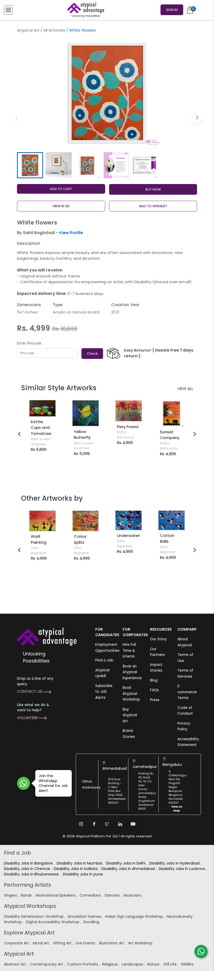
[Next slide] (194, 434)
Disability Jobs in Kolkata (76, 868)
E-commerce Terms (187, 692)
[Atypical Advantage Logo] (46, 636)
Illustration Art (112, 943)
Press (154, 699)
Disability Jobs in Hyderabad (175, 863)
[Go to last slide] (19, 434)
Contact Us (30, 691)
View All (185, 388)
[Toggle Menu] (8, 9)
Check (92, 353)
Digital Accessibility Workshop (53, 922)
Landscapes (133, 964)
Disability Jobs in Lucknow (182, 868)
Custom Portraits (83, 964)
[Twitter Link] (107, 824)
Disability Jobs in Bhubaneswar (32, 874)
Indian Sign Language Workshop (134, 916)
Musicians (133, 895)
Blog (154, 680)
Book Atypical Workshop (131, 693)
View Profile (71, 232)
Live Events (85, 943)
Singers (11, 895)
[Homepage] (85, 9)
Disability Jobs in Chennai (27, 868)
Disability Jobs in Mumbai (80, 863)
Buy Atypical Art (130, 715)
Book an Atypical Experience (132, 672)
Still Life (170, 964)
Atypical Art (28, 30)
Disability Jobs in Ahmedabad (129, 868)
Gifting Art (63, 943)
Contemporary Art (47, 964)
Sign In (172, 10)
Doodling (91, 922)
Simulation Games (85, 916)
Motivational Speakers (56, 895)
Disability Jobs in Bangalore (29, 863)
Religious (110, 964)
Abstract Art (15, 964)
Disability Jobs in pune (83, 874)
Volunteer (28, 717)
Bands (27, 895)
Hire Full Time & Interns (129, 650)
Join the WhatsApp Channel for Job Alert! (53, 783)
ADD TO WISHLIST (153, 206)
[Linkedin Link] (120, 824)
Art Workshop (140, 943)
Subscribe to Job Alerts (103, 691)
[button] (197, 117)
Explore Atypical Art (29, 932)
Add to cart (61, 189)
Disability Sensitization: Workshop (34, 916)
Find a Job (104, 660)
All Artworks (54, 30)
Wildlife (188, 964)
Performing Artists (27, 885)
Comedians (91, 895)
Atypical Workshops (30, 906)
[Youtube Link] (133, 824)
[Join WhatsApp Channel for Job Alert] (23, 783)
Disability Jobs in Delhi (126, 863)
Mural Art (41, 943)
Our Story (158, 639)
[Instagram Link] (81, 824)
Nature (153, 964)
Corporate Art (17, 943)
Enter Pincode (29, 343)
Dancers (113, 895)
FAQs (154, 690)
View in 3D (61, 206)
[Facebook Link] (94, 824)
